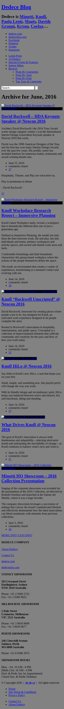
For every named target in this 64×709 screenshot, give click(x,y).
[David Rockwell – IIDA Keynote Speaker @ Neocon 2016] (32, 108)
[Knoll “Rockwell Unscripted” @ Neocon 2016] (29, 291)
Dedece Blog (16, 7)
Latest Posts (15, 55)
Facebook (14, 40)
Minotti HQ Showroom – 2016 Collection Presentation (29, 478)
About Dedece (9, 549)
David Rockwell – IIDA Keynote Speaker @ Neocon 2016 (30, 118)
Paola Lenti (12, 21)
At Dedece (15, 59)
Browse (13, 68)
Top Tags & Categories (29, 81)
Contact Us (7, 555)
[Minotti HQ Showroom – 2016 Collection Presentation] (32, 468)
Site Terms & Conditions (22, 692)
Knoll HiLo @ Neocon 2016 (26, 366)
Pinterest (13, 43)
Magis (30, 21)
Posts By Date (24, 78)
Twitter (13, 46)
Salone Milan (16, 65)
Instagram (14, 49)
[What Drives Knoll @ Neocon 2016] (23, 417)
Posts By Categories (27, 71)
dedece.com (15, 33)
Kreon (23, 26)
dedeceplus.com (17, 36)
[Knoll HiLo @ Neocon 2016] (19, 358)
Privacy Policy (17, 695)
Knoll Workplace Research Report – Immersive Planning (28, 213)
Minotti (26, 16)
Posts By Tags (24, 75)
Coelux (37, 26)
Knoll (41, 16)
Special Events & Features (23, 62)
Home (12, 688)
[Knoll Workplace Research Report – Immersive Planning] (32, 202)
